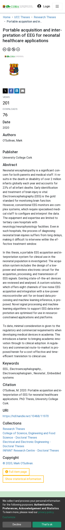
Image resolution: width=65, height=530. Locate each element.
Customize (9, 517)
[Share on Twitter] (5, 90)
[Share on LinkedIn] (16, 90)
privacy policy (45, 512)
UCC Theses (22, 17)
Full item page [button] (17, 471)
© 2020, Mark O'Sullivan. (18, 463)
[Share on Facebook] (11, 90)
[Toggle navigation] (57, 6)
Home (6, 17)
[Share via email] (22, 90)
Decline (17, 524)
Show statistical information (23, 479)
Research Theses (45, 17)
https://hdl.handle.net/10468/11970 (26, 416)
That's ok (47, 524)
